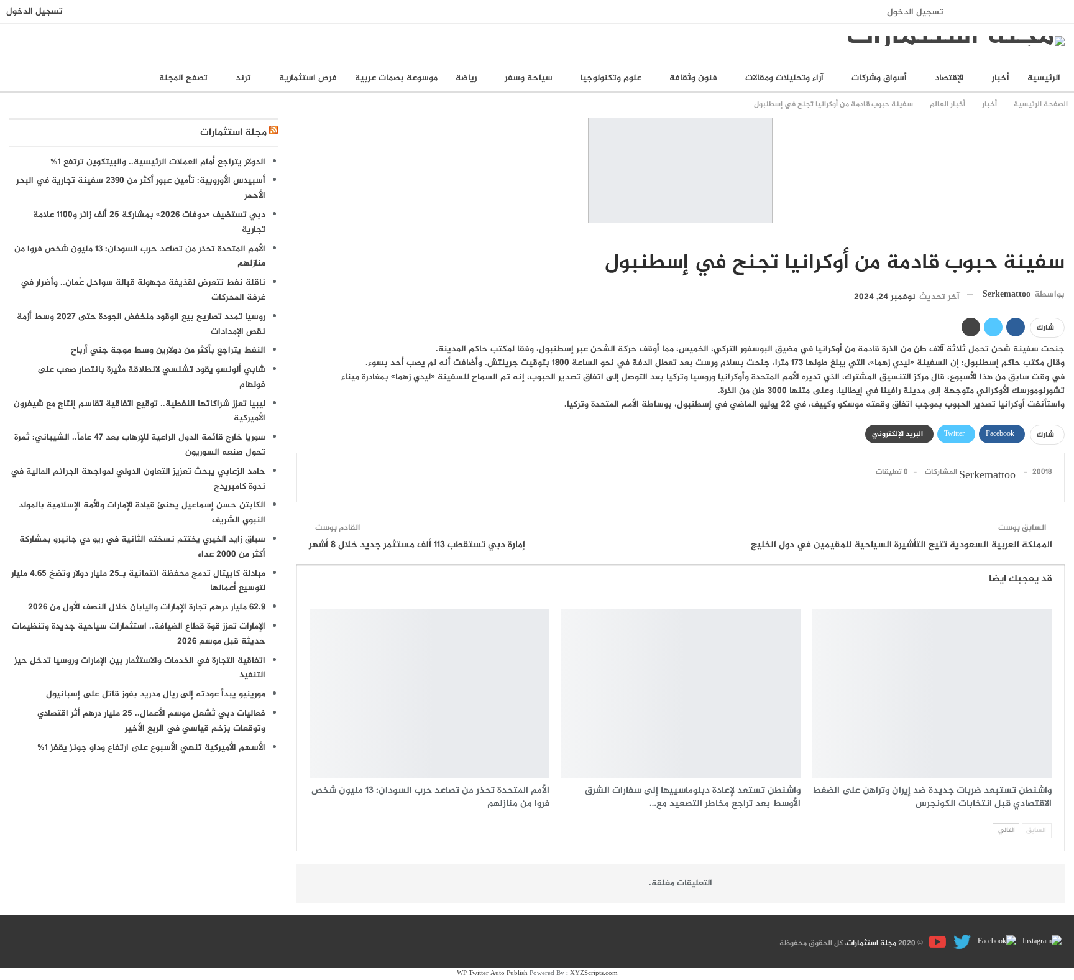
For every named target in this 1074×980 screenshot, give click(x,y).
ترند (243, 78)
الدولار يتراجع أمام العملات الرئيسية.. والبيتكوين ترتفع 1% (157, 162)
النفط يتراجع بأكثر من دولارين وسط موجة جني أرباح (168, 350)
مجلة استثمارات (233, 132)
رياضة (466, 78)
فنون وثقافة (693, 78)
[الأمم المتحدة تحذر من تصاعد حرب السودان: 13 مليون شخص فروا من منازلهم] (429, 693)
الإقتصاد (949, 78)
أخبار (1000, 78)
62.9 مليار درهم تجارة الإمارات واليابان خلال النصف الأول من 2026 (146, 607)
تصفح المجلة (183, 78)
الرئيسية (1043, 78)
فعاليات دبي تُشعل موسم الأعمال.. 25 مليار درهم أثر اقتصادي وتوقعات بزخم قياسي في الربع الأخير (151, 721)
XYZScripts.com (594, 973)
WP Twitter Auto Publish (492, 973)
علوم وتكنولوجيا (611, 78)
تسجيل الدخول (915, 12)
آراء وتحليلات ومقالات (784, 78)
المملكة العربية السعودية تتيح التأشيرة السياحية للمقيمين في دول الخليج (901, 545)
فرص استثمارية (308, 78)
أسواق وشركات (879, 78)
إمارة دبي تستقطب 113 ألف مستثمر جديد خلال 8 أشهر (417, 545)
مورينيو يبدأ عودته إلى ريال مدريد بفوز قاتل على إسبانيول (155, 694)
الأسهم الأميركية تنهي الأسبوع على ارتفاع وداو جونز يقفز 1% (151, 748)
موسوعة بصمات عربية (396, 78)
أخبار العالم (1060, 237)
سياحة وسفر (529, 78)
